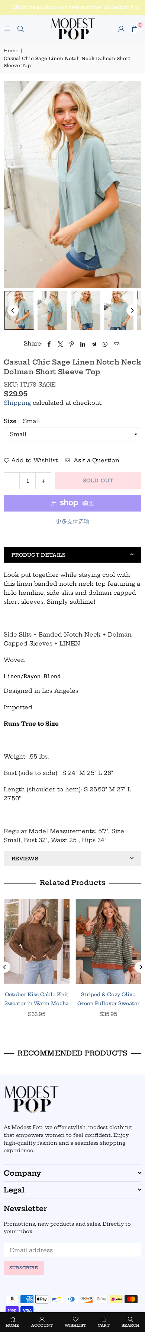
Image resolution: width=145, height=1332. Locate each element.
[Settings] (121, 28)
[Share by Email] (117, 343)
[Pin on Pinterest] (72, 343)
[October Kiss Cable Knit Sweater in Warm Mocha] (37, 941)
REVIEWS (25, 859)
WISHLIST (75, 1325)
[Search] (20, 28)
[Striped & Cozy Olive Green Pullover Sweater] (108, 941)
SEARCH (130, 1325)
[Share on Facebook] (49, 343)
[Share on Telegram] (94, 343)
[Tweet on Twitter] (61, 343)
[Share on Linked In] (83, 343)
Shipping (17, 402)
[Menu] (7, 28)
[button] (134, 28)
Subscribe (23, 1267)
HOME (12, 1325)
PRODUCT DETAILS (39, 555)
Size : (22, 421)
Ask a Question (95, 460)
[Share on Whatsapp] (105, 343)
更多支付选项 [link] (72, 521)
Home (11, 50)
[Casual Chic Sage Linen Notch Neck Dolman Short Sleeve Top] (19, 310)
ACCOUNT (42, 1325)
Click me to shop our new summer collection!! (72, 7)
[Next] (132, 310)
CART (104, 1325)
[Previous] (13, 310)
